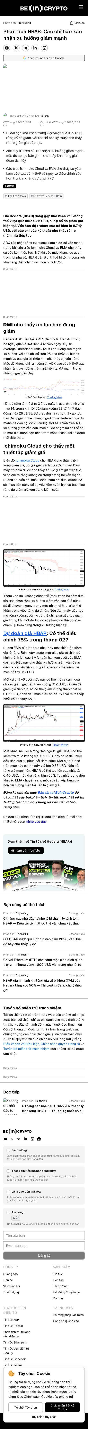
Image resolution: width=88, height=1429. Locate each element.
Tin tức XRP (11, 1320)
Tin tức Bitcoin (13, 1326)
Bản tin (58, 1298)
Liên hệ (8, 1280)
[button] (44, 1154)
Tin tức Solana (13, 1365)
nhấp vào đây (36, 822)
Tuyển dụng (11, 1292)
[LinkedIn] (35, 48)
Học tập (58, 1280)
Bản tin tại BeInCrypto (56, 792)
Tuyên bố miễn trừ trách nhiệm (26, 1049)
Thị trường (24, 23)
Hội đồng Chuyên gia (66, 1292)
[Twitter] (16, 48)
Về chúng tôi (11, 1286)
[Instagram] (44, 48)
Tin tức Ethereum (15, 1342)
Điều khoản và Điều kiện (21, 1044)
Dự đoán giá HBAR (25, 633)
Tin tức (58, 1274)
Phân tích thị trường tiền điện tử (16, 1334)
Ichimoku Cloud (27, 460)
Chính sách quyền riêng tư (60, 1044)
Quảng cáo (10, 1274)
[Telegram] (25, 48)
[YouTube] (6, 48)
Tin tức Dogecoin (14, 1359)
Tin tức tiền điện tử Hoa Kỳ (16, 1351)
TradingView (54, 397)
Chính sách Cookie (38, 1397)
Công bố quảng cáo (66, 1321)
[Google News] (39, 1139)
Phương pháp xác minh (68, 1315)
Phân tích (9, 23)
